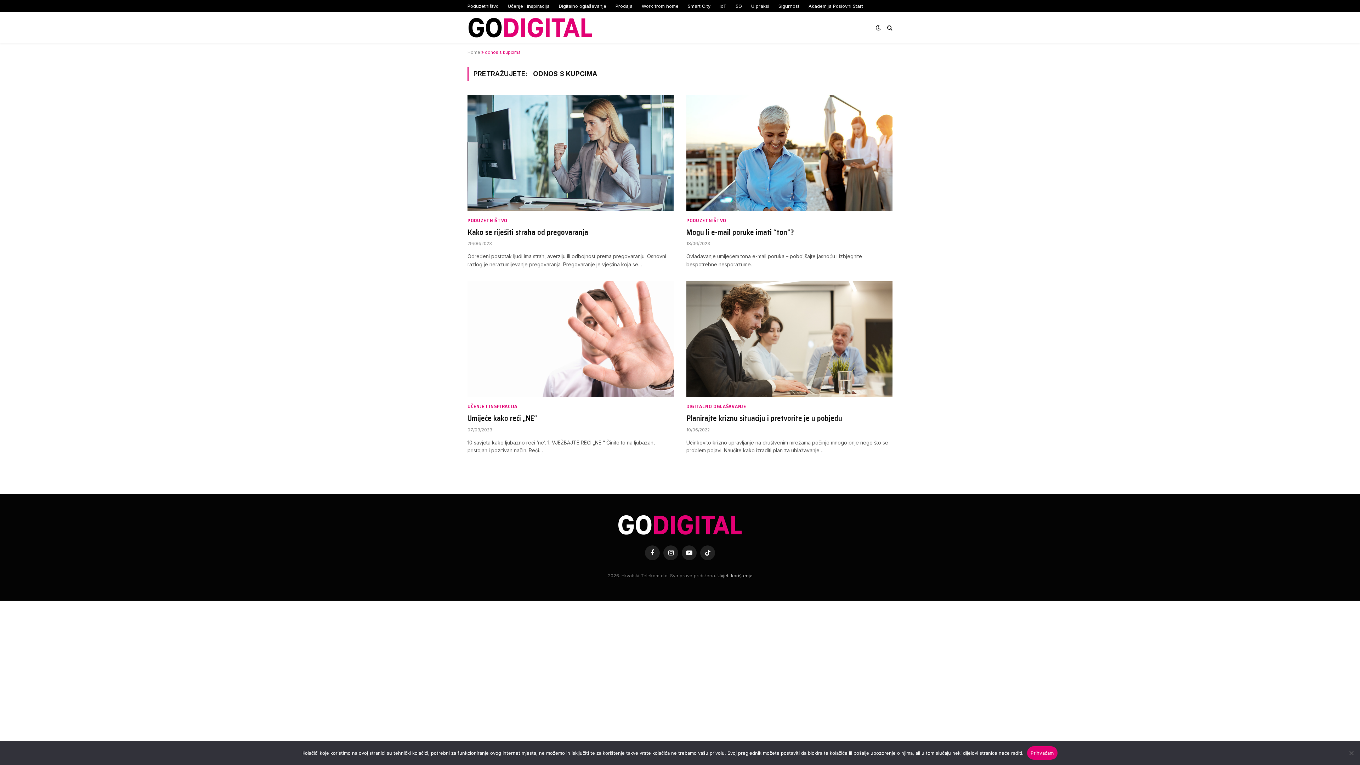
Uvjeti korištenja (735, 575)
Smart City (699, 6)
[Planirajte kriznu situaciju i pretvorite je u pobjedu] (789, 339)
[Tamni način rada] (878, 27)
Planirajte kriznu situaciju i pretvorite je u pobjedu (764, 418)
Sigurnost (788, 6)
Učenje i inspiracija (529, 6)
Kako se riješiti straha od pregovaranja (528, 232)
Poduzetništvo (483, 6)
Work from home (660, 6)
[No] (1351, 752)
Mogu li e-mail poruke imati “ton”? (740, 232)
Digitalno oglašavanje (582, 6)
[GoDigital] (530, 27)
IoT (723, 6)
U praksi (760, 6)
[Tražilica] (889, 27)
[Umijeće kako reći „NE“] (571, 339)
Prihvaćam (1042, 753)
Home (474, 52)
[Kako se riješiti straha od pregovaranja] (571, 153)
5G (739, 6)
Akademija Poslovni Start (836, 6)
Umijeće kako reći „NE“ (502, 418)
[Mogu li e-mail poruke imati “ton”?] (789, 153)
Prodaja (624, 6)
